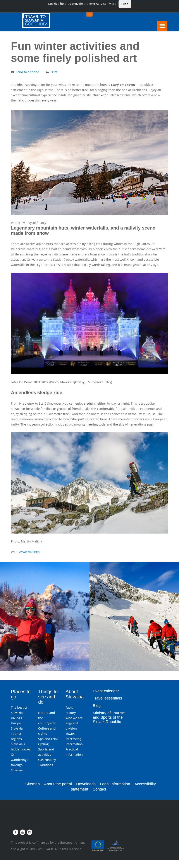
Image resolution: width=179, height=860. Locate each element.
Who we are (74, 718)
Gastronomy (47, 760)
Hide (124, 4)
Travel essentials (107, 698)
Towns (70, 734)
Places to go (21, 694)
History (70, 713)
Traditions (45, 765)
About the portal (58, 784)
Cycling (43, 744)
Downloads (86, 784)
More (112, 4)
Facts (69, 707)
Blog (97, 705)
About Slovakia (74, 694)
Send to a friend (27, 72)
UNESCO (17, 718)
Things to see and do (48, 697)
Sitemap (32, 784)
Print (53, 72)
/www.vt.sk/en (29, 552)
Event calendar (106, 691)
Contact (99, 789)
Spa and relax (48, 739)
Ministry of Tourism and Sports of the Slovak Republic (109, 717)
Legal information (115, 784)
